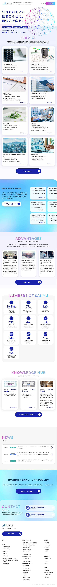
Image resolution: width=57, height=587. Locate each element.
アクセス (47, 552)
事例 (46, 563)
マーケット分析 (26, 568)
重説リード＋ (6, 551)
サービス (4, 544)
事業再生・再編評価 (27, 561)
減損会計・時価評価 (27, 549)
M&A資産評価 (26, 552)
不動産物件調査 (6, 549)
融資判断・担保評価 (27, 547)
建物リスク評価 (26, 577)
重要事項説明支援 (27, 570)
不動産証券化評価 (27, 554)
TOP (3, 540)
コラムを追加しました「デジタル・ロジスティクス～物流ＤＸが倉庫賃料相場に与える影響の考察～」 (33, 461)
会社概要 (47, 549)
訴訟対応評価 (26, 565)
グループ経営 (48, 545)
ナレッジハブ (47, 556)
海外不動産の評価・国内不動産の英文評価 (10, 560)
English (47, 577)
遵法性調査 (25, 572)
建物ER (4, 553)
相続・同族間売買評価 (27, 563)
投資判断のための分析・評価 (29, 545)
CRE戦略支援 (26, 558)
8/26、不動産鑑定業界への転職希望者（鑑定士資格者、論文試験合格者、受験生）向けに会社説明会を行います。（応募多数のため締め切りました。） (33, 454)
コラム (46, 561)
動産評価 (25, 575)
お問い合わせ (48, 574)
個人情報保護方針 (49, 572)
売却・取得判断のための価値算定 (30, 542)
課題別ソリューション (26, 540)
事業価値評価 (6, 563)
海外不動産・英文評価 (27, 556)
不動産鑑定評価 (6, 546)
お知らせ (13, 454)
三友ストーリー (48, 547)
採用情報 (47, 570)
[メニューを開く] (50, 3)
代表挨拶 (47, 542)
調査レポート (48, 558)
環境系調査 (5, 556)
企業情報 (46, 540)
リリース (13, 447)
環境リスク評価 (26, 579)
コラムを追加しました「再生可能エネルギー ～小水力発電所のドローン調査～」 (33, 447)
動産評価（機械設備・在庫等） (9, 558)
